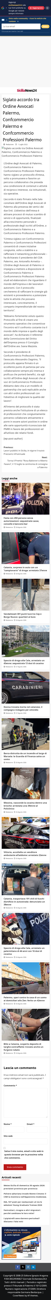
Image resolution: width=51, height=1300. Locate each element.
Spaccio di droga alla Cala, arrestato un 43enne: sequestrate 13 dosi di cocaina (24, 662)
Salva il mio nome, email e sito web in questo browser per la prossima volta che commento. (24, 1154)
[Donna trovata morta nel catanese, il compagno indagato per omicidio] (25, 687)
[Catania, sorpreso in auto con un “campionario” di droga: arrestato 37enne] (25, 548)
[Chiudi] (6, 8)
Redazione (10, 144)
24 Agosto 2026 (21, 1053)
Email (30, 1124)
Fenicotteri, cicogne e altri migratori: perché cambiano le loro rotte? (22, 1212)
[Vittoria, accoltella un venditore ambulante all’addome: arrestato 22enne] (25, 833)
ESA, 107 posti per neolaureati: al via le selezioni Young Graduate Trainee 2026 (23, 1203)
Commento (10, 1085)
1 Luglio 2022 (23, 144)
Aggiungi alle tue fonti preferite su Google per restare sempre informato (17, 8)
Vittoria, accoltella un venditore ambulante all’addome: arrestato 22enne (25, 853)
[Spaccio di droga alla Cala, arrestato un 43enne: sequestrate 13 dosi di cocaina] (25, 641)
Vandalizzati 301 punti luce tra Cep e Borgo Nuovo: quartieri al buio (22, 615)
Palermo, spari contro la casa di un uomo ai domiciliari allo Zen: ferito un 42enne (25, 999)
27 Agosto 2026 (21, 667)
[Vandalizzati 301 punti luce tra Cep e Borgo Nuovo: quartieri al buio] (25, 595)
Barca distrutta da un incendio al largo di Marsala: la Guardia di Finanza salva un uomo (25, 756)
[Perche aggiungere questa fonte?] (47, 8)
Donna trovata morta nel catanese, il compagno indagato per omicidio (23, 708)
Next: (25, 462)
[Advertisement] (25, 61)
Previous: (24, 450)
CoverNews (18, 1295)
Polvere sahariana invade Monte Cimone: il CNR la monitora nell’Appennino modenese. (25, 1195)
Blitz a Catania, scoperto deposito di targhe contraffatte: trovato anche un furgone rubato (23, 1047)
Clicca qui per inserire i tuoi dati (12, 31)
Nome (8, 1124)
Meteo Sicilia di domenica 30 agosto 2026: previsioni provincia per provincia (24, 1187)
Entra (45, 26)
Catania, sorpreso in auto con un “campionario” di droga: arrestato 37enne (25, 569)
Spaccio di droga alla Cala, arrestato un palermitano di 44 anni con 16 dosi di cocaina (24, 951)
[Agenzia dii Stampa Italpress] (21, 1243)
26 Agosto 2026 (21, 762)
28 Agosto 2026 (21, 527)
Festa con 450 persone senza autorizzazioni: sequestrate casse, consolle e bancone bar (21, 521)
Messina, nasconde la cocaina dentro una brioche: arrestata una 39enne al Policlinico (25, 805)
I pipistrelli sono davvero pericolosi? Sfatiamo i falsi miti (22, 1220)
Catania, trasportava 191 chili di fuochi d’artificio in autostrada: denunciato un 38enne (24, 901)
